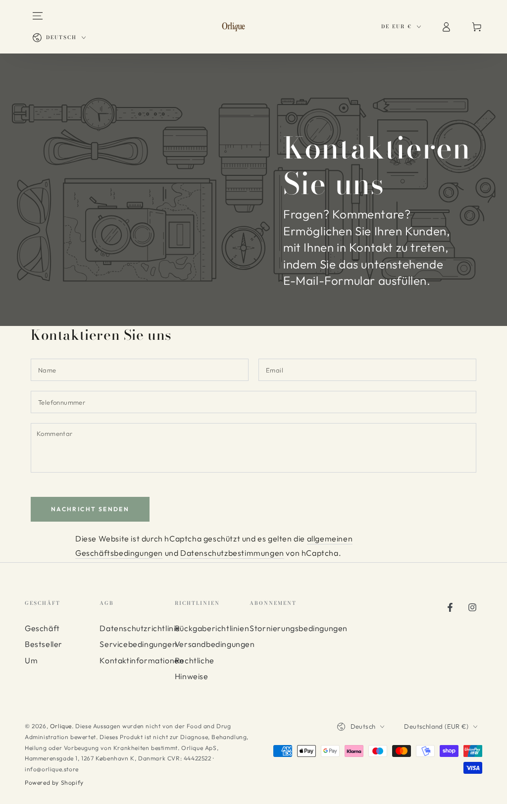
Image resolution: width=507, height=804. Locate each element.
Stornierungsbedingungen (299, 628)
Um (31, 660)
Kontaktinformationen (142, 660)
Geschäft (42, 628)
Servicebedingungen (138, 644)
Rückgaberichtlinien (212, 628)
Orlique (61, 726)
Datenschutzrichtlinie (140, 628)
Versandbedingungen (215, 644)
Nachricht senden (90, 509)
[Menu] (38, 16)
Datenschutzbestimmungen (232, 553)
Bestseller (43, 644)
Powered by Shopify (54, 782)
